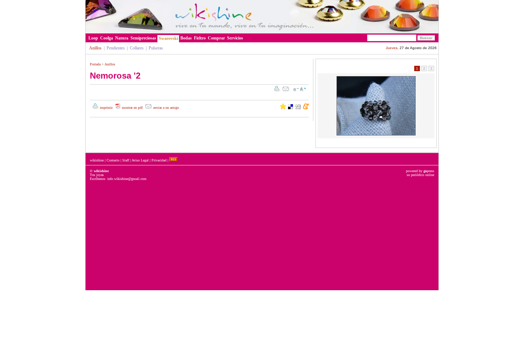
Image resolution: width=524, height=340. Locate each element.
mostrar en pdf (132, 108)
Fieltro (200, 38)
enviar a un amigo (166, 108)
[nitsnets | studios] (194, 31)
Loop (93, 38)
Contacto (113, 160)
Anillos (109, 64)
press (428, 171)
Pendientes (116, 48)
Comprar (216, 38)
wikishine (97, 160)
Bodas (186, 38)
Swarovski (168, 38)
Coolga (106, 38)
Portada (95, 64)
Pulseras (156, 48)
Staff (125, 160)
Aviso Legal (140, 160)
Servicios (235, 38)
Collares (137, 48)
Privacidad (158, 160)
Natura (121, 38)
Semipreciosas (143, 38)
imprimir (106, 108)
